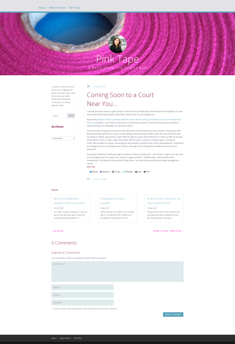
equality (103, 179)
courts (95, 179)
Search (71, 115)
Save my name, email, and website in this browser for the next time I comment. (85, 309)
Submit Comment (173, 314)
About (42, 8)
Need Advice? (57, 8)
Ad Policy (74, 8)
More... (62, 105)
